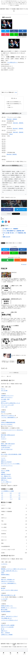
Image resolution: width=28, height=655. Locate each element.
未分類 (14, 552)
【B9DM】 (14, 119)
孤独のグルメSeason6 (6, 461)
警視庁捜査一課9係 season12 (8, 435)
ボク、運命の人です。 (6, 476)
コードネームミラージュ (7, 465)
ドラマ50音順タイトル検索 (7, 491)
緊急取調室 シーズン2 (6, 445)
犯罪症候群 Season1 (6, 478)
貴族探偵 (3, 411)
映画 (20, 498)
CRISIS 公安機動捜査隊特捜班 (8, 422)
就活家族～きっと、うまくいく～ (9, 607)
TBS (14, 521)
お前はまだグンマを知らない (8, 415)
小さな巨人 (3, 401)
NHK (14, 514)
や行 (11, 496)
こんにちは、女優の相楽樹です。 (9, 417)
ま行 (2, 496)
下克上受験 (3, 618)
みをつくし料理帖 (5, 470)
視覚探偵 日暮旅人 (5, 574)
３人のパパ (3, 438)
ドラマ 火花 (4, 406)
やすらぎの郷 (4, 390)
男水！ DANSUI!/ (5, 632)
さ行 (19, 493)
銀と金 (2, 628)
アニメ (11, 498)
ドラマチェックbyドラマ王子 (14, 549)
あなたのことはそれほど (7, 424)
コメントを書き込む (14, 372)
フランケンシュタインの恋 (7, 404)
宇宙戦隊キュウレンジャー (7, 395)
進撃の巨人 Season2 (6, 474)
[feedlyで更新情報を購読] (7, 260)
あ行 (2, 493)
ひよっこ (3, 388)
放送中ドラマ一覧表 (14, 508)
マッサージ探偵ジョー (6, 481)
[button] (25, 322)
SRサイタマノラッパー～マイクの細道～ (10, 463)
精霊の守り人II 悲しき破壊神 (7, 625)
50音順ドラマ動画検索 (14, 511)
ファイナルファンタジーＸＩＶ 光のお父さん (12, 430)
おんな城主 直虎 (5, 399)
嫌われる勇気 (4, 609)
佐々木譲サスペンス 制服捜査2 (10, 228)
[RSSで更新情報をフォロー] (20, 260)
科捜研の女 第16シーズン (7, 605)
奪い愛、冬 (8, 618)
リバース (3, 458)
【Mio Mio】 (9, 119)
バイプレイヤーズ (5, 620)
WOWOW (14, 533)
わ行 (2, 498)
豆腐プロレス (4, 480)
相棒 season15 (6, 236)
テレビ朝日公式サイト (12, 62)
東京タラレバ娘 (11, 595)
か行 (11, 493)
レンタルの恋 (4, 599)
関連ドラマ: (10, 107)
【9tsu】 (11, 134)
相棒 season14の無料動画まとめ (14, 101)
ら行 (19, 496)
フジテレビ (14, 530)
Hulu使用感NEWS (14, 546)
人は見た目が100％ (5, 447)
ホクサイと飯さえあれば (12, 590)
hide (16, 92)
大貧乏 (2, 572)
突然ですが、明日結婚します (8, 579)
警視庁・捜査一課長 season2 (8, 443)
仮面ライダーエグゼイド (7, 397)
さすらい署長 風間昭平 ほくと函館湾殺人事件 (13, 230)
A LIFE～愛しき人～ (13, 570)
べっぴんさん (4, 563)
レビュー (14, 505)
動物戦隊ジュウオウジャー (7, 568)
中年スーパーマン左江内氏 (7, 627)
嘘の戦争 (3, 588)
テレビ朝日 (14, 524)
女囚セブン (3, 460)
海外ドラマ (14, 540)
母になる (3, 436)
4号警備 (3, 472)
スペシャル (14, 536)
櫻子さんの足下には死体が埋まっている (10, 403)
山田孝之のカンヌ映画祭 (7, 634)
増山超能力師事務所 (5, 611)
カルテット (3, 590)
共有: (9, 105)
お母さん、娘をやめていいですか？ (9, 616)
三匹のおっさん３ (13, 620)
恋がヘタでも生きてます (7, 449)
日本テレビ (14, 517)
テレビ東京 (14, 527)
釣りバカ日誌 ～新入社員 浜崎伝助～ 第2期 (11, 454)
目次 (12, 98)
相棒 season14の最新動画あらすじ (14, 103)
